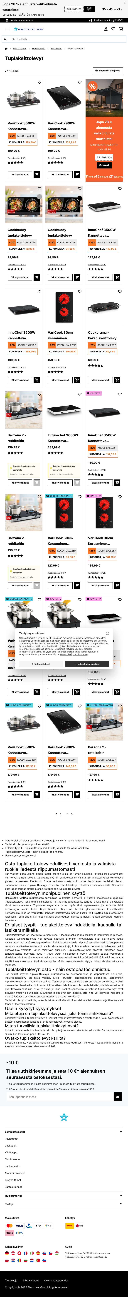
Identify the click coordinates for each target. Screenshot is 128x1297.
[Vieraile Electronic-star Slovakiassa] (44, 1253)
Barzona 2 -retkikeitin (17, 438)
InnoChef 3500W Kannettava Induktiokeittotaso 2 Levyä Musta (104, 233)
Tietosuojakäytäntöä (74, 1257)
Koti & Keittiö (19, 48)
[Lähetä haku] (5, 39)
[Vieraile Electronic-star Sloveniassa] (44, 1260)
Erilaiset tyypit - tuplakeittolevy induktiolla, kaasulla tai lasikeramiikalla (47, 848)
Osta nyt (89, 9)
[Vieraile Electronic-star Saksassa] (7, 1253)
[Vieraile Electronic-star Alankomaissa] (32, 1260)
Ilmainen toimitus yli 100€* (108, 20)
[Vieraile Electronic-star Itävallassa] (13, 1253)
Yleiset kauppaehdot (56, 1280)
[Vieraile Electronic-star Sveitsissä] (19, 1253)
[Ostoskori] (121, 29)
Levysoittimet (13, 1180)
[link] (23, 98)
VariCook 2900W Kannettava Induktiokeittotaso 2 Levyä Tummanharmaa (64, 126)
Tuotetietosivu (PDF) (17, 158)
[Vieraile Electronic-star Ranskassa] (25, 1253)
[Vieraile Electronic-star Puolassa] (7, 1260)
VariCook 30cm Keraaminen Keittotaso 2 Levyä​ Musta (62, 335)
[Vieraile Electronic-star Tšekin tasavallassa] (50, 1253)
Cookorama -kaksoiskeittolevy (102, 335)
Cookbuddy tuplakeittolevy (20, 232)
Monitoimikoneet (15, 1173)
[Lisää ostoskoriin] (37, 174)
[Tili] (106, 29)
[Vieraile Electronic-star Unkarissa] (57, 1253)
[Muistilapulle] (39, 82)
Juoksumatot (12, 1166)
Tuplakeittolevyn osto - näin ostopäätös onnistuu (34, 851)
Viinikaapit (11, 1152)
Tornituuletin (12, 1159)
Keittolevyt (56, 48)
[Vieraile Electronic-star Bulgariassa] (25, 1260)
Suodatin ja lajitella (109, 70)
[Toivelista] (113, 29)
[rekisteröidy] (72, 814)
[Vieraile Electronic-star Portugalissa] (38, 1260)
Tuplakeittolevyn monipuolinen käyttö (27, 844)
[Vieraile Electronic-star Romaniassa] (19, 1260)
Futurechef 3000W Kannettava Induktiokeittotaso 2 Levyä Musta (64, 438)
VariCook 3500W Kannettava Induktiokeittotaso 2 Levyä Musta (24, 126)
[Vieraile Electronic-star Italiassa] (32, 1253)
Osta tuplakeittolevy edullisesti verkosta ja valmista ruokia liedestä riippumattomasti (55, 840)
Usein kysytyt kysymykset (20, 855)
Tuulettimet (11, 1138)
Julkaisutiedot (30, 1280)
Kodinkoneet (38, 48)
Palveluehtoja (92, 1257)
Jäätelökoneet (13, 1186)
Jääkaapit (11, 1145)
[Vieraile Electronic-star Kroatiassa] (13, 1260)
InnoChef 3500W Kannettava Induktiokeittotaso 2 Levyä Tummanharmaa (24, 335)
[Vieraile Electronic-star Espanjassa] (38, 1253)
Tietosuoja (11, 1280)
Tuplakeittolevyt (76, 48)
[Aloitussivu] (9, 48)
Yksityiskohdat (20, 174)
